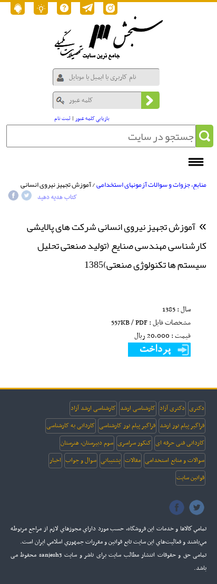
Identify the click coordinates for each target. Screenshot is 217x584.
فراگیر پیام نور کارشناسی (127, 425)
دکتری (196, 408)
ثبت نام (62, 118)
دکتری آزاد (172, 408)
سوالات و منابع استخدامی (174, 460)
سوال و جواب (80, 460)
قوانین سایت (190, 477)
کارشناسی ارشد (137, 408)
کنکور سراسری (134, 443)
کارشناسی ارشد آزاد (93, 408)
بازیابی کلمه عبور (92, 118)
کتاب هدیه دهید (57, 197)
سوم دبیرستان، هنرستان (87, 443)
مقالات (133, 460)
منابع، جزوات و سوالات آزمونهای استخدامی (151, 185)
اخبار (55, 460)
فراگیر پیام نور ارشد (182, 425)
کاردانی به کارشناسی (70, 425)
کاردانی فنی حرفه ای (179, 443)
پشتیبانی (111, 460)
